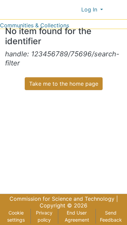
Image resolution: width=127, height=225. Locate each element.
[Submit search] (65, 9)
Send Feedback (111, 216)
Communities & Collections (34, 25)
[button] (74, 9)
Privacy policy (44, 216)
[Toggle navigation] (117, 9)
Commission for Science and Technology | (63, 198)
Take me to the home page (63, 83)
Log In (90, 9)
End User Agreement (77, 216)
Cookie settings (16, 216)
